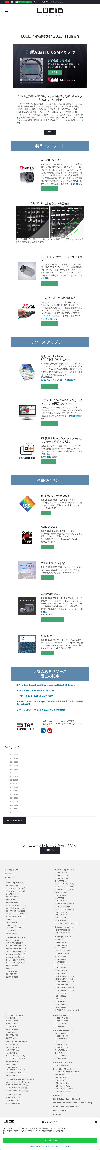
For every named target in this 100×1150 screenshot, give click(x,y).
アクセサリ (8, 873)
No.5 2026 (14, 758)
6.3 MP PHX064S (12, 902)
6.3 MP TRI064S (60, 968)
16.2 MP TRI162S (60, 948)
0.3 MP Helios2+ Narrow (64, 1089)
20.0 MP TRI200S (61, 945)
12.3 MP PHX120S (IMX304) (15, 891)
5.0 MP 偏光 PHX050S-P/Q (15, 908)
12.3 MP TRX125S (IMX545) (15, 963)
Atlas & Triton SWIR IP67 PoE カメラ (19, 1079)
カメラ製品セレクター (12, 870)
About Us (57, 1114)
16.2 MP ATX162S (61, 1050)
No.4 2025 (14, 801)
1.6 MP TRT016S (60, 920)
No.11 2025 (14, 780)
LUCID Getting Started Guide (66, 1099)
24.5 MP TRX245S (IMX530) (16, 943)
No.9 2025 (14, 787)
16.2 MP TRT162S (61, 881)
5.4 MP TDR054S (61, 970)
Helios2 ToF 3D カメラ (62, 1069)
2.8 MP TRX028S (12, 977)
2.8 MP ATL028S (12, 1038)
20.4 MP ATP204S (12, 1047)
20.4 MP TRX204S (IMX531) (16, 949)
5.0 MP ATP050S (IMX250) (15, 1073)
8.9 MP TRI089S (60, 959)
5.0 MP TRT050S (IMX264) (64, 906)
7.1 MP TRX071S (11, 971)
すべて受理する (50, 1140)
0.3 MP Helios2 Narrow (63, 1091)
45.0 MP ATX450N (61, 1039)
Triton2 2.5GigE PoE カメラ (64, 870)
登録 (46, 513)
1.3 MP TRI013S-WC (13, 1100)
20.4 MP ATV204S (61, 1021)
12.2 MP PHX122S (11, 894)
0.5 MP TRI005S (60, 1004)
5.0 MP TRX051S (12, 974)
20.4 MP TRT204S (61, 875)
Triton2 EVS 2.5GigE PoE (63, 927)
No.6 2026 (14, 755)
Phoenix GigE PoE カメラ (14, 883)
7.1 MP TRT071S (60, 898)
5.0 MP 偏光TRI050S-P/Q (64, 979)
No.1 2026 (13, 773)
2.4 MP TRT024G (61, 915)
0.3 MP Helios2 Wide (62, 1086)
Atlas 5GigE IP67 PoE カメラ (15, 1041)
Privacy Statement (53, 1146)
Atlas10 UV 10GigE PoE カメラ (65, 1062)
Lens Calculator (60, 1110)
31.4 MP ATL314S (12, 1018)
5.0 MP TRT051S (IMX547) (64, 904)
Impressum (66, 1146)
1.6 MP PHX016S (11, 931)
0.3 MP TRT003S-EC (62, 933)
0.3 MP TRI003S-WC (13, 1103)
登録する (50, 850)
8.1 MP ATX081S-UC (62, 1065)
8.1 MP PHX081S (11, 899)
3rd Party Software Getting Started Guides (72, 1103)
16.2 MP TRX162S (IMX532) (15, 954)
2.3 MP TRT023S (60, 918)
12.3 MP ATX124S (61, 1053)
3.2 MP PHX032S (11, 919)
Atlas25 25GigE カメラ (62, 1015)
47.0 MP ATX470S (61, 1036)
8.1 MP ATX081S (60, 1056)
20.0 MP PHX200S (12, 885)
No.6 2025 (14, 794)
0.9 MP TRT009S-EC (62, 930)
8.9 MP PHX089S (12, 897)
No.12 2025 (14, 776)
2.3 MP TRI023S (60, 999)
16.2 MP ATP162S (12, 1053)
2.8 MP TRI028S (60, 996)
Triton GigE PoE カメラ (62, 937)
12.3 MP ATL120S (11, 1026)
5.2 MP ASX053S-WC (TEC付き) (18, 1082)
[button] (96, 1122)
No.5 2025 (14, 798)
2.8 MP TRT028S (61, 912)
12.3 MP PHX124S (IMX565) (15, 888)
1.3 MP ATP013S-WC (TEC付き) (17, 1088)
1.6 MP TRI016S (60, 1001)
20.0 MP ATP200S (12, 1050)
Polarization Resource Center (66, 1107)
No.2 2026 (14, 769)
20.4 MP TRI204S (61, 942)
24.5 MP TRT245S (61, 872)
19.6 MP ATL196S (12, 1021)
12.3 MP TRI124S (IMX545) (64, 951)
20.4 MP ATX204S (61, 1047)
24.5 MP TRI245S (61, 939)
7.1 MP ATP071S (11, 1067)
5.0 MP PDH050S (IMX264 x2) (16, 914)
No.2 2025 (14, 809)
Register (47, 546)
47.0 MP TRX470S (12, 940)
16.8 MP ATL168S (12, 1024)
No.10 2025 (14, 783)
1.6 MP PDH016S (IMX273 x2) (16, 928)
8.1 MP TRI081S (60, 962)
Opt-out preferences (37, 1146)
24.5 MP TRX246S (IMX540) (16, 946)
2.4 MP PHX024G (12, 922)
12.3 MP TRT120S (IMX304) (64, 889)
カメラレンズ (9, 878)
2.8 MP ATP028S (12, 1075)
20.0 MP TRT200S (61, 878)
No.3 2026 (14, 765)
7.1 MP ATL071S (11, 1032)
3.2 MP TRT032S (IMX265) (64, 909)
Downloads (58, 1095)
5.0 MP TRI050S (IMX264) (64, 987)
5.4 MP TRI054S (60, 973)
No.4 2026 (14, 762)
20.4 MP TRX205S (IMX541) (16, 951)
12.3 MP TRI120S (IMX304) (64, 953)
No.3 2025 (14, 805)
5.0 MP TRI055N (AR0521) (64, 982)
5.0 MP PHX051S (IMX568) (15, 911)
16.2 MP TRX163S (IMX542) (15, 957)
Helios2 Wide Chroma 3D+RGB (67, 1072)
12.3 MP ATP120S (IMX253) (15, 1058)
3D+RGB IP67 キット (62, 1074)
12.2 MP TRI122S (60, 956)
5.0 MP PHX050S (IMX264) (15, 916)
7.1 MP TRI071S (60, 965)
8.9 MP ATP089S (12, 1061)
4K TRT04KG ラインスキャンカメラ (67, 923)
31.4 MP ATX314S (61, 1041)
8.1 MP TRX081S (11, 968)
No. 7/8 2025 (15, 791)
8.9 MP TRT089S (61, 892)
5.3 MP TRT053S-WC (14, 1095)
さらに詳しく (58, 2)
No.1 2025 (13, 812)
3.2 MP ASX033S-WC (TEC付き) (17, 1085)
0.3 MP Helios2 (60, 1080)
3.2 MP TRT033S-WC (13, 1097)
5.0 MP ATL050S (12, 1035)
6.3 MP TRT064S (61, 901)
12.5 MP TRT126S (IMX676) (64, 884)
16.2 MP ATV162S (61, 1024)
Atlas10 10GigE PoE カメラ (63, 1030)
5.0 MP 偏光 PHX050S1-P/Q (16, 905)
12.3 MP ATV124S (61, 1026)
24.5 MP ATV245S (61, 1018)
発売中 (50, 132)
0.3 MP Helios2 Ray (62, 1083)
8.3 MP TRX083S (12, 965)
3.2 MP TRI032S (60, 993)
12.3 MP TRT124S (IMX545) (64, 887)
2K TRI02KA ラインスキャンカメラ (67, 1010)
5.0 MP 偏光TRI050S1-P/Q (64, 976)
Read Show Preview (52, 619)
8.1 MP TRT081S (60, 895)
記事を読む (48, 461)
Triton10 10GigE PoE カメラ (15, 937)
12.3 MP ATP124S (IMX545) (15, 1056)
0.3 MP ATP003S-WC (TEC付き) (17, 1091)
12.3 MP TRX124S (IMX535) (15, 960)
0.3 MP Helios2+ (61, 1077)
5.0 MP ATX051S (60, 1058)
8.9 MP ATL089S (12, 1029)
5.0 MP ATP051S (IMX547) (15, 1070)
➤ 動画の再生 (49, 423)
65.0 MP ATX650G (61, 1033)
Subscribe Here (14, 820)
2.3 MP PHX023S (11, 925)
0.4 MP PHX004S (12, 934)
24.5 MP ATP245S (12, 1044)
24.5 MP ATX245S (61, 1044)
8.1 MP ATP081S (11, 1064)
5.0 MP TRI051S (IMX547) (64, 985)
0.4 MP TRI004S (60, 1007)
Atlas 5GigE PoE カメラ (13, 1015)
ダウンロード (49, 386)
